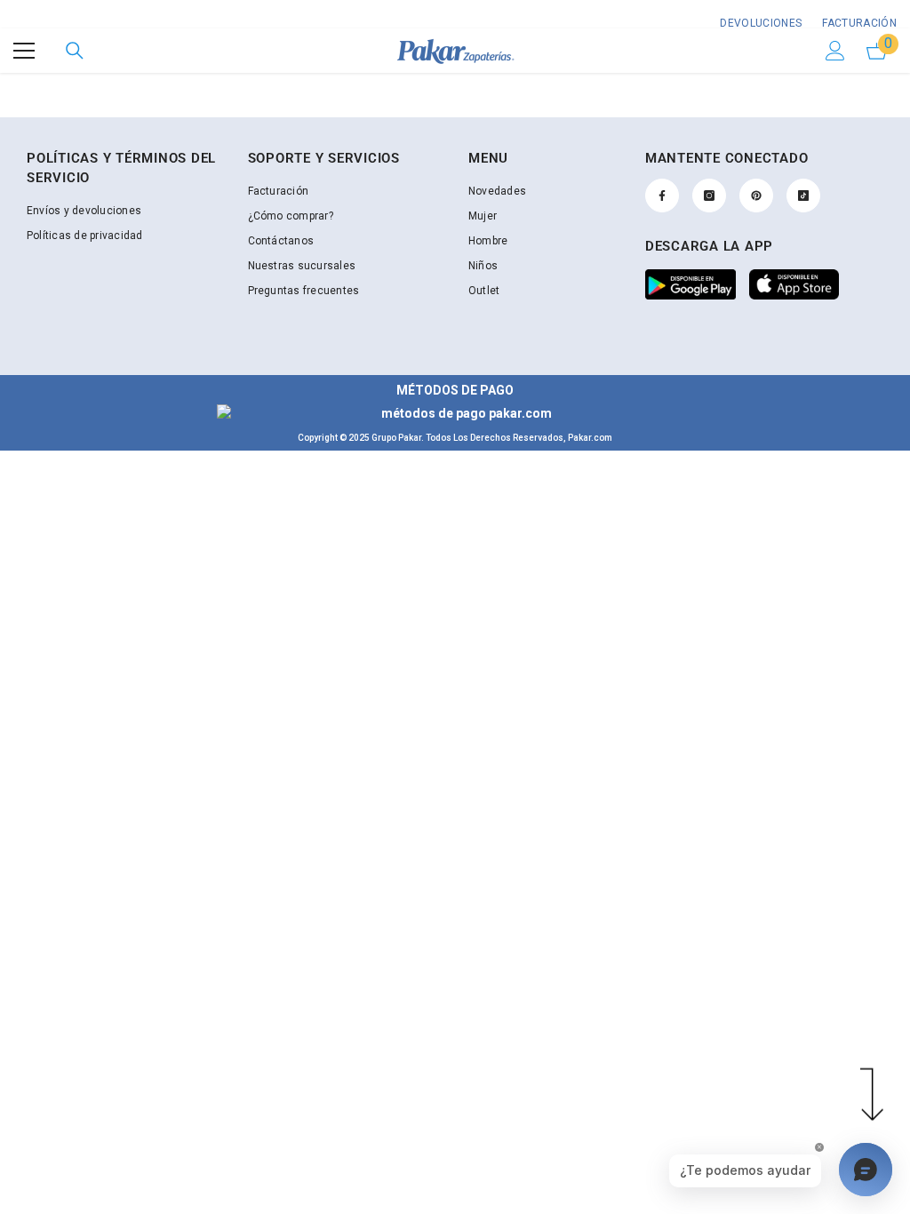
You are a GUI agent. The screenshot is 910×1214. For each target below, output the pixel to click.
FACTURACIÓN (858, 23)
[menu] (24, 50)
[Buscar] (74, 50)
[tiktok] (803, 195)
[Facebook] (662, 195)
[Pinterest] (756, 195)
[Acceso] (835, 50)
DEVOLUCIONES (761, 23)
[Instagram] (709, 195)
